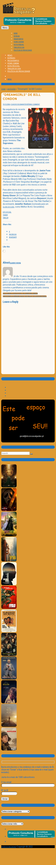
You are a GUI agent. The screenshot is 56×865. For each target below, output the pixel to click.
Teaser (5, 215)
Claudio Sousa (16, 104)
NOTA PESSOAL (19, 44)
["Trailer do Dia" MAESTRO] (9, 703)
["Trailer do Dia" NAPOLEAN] (9, 750)
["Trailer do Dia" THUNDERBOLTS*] (9, 655)
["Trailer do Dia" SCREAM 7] (9, 510)
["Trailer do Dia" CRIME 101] (9, 584)
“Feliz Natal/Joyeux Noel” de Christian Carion (20, 293)
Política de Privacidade (23, 50)
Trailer (5, 218)
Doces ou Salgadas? (8, 847)
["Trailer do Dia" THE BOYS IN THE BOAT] (9, 726)
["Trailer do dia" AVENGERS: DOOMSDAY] (9, 487)
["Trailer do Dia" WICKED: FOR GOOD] (9, 536)
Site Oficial (7, 212)
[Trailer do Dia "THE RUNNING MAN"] (9, 608)
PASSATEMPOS (18, 39)
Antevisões (11, 89)
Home (3, 89)
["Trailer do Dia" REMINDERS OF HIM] (9, 561)
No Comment (35, 104)
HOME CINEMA (19, 42)
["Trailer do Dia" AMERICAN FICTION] (9, 679)
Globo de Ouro (8, 207)
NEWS (15, 33)
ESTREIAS (17, 36)
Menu (4, 28)
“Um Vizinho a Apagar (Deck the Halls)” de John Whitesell (25, 296)
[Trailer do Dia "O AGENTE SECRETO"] (9, 632)
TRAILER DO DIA (19, 47)
